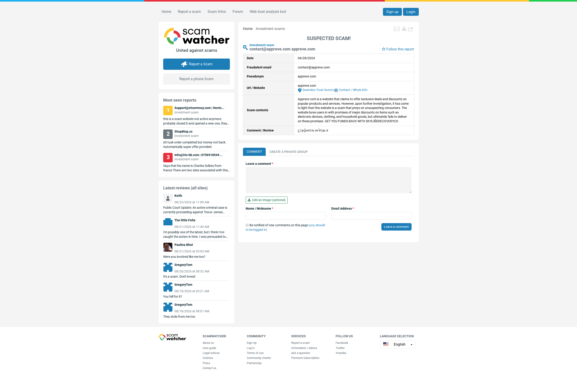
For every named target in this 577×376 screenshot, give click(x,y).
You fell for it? (172, 296)
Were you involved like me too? (184, 256)
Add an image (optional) (268, 200)
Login (410, 12)
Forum (238, 11)
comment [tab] (254, 151)
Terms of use (255, 353)
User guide (209, 348)
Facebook (342, 342)
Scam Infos (217, 11)
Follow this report (400, 49)
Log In (251, 348)
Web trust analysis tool (268, 11)
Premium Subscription (305, 358)
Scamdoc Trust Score (317, 90)
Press (206, 363)
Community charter (259, 358)
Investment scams (270, 29)
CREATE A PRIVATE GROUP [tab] (289, 152)
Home (166, 11)
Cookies (208, 358)
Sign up (392, 12)
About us (208, 342)
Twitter (340, 348)
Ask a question (300, 353)
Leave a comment (259, 163)
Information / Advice (304, 348)
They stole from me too (179, 316)
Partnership (254, 363)
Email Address (342, 208)
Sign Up (251, 342)
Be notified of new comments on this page (285, 227)
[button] (411, 28)
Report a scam (189, 11)
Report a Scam (201, 64)
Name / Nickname (259, 208)
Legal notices (211, 353)
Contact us (209, 368)
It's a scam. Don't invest (179, 276)
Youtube (341, 353)
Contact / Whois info (352, 90)
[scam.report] (404, 28)
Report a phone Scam (196, 79)
